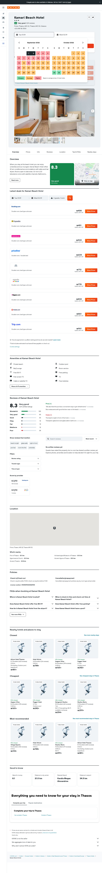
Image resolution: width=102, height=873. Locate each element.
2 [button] (33, 53)
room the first (22, 448)
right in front (33, 443)
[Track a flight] (3, 32)
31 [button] (83, 73)
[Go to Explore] (3, 28)
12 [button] (48, 58)
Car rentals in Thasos (20, 815)
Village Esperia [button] (15, 745)
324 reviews (30, 23)
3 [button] (38, 53)
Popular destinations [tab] (35, 803)
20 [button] (19, 68)
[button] (100, 2)
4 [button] (54, 58)
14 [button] (24, 63)
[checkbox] (20, 482)
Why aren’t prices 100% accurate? (24, 846)
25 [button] (43, 68)
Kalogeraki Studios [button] (61, 702)
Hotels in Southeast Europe (76, 856)
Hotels (21, 856)
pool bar (13, 448)
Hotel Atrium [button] (37, 659)
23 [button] (33, 68)
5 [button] (47, 53)
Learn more (56, 340)
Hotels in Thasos (46, 815)
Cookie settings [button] (14, 347)
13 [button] (19, 63)
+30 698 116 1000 (20, 28)
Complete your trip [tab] (19, 803)
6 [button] (19, 58)
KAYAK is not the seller (19, 839)
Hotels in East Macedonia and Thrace (57, 856)
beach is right (15, 443)
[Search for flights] (3, 14)
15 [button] (28, 63)
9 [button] (33, 58)
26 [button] (48, 68)
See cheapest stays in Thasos (89, 676)
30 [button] (33, 73)
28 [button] (24, 73)
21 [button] (24, 68)
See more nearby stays (91, 635)
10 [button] (38, 58)
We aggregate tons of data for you (24, 842)
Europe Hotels (29, 856)
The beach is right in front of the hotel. (60, 418)
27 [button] (19, 73)
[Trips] (3, 38)
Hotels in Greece (40, 856)
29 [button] (28, 73)
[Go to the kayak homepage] (13, 7)
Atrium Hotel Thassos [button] (18, 659)
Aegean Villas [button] (59, 661)
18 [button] (43, 63)
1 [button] (28, 53)
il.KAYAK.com (13, 856)
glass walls (24, 443)
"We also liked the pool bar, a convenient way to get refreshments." (69, 407)
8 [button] (28, 58)
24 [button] (38, 68)
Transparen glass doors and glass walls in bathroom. (65, 421)
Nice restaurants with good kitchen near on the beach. (66, 409)
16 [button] (33, 63)
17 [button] (38, 63)
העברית (68, 2)
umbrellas (32, 448)
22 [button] (28, 68)
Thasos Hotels (90, 856)
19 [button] (48, 63)
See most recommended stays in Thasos (86, 718)
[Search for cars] (3, 22)
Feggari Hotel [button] (81, 661)
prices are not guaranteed (49, 832)
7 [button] (23, 58)
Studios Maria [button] (82, 702)
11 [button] (43, 58)
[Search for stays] (3, 18)
